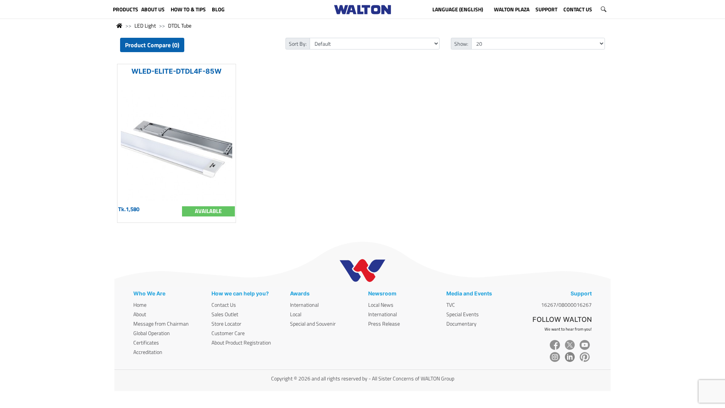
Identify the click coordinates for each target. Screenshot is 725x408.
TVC (450, 305)
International (304, 305)
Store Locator (226, 324)
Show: (461, 44)
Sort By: (298, 44)
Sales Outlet (224, 314)
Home (140, 305)
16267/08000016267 (566, 305)
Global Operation (151, 333)
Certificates (146, 342)
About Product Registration (241, 342)
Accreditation (147, 352)
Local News (380, 305)
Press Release (384, 324)
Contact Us (223, 305)
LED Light (145, 25)
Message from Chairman (161, 324)
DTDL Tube (179, 25)
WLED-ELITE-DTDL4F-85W (176, 71)
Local (295, 314)
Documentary (461, 324)
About (139, 314)
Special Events (462, 314)
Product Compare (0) (152, 44)
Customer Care (228, 333)
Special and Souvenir (313, 324)
